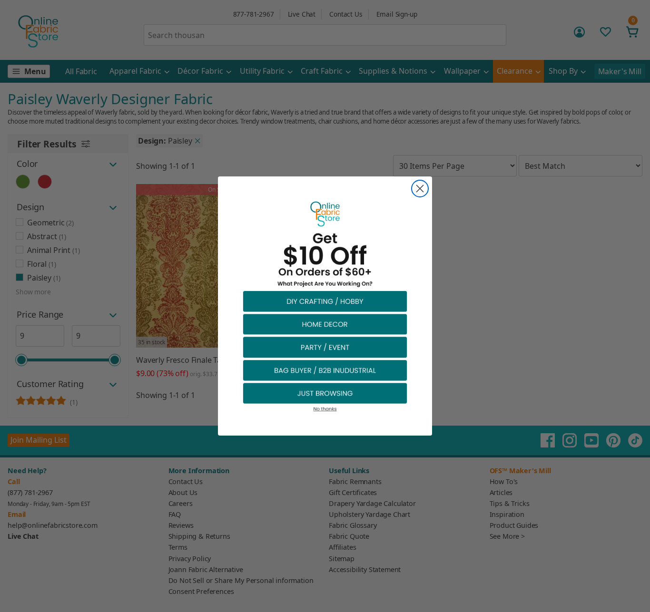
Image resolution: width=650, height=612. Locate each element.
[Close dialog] (420, 188)
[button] (325, 301)
